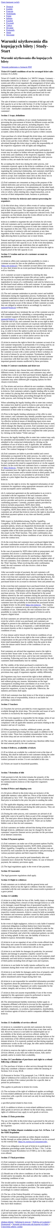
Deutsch (9, 6)
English (9, 9)
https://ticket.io (10, 468)
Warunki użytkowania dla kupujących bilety (31, 1224)
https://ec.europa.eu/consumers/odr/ (33, 1141)
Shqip (8, 32)
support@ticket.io (8, 307)
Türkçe (9, 25)
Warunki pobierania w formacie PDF (17, 67)
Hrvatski (9, 28)
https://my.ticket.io (9, 266)
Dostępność (6, 1224)
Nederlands (11, 14)
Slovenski (10, 35)
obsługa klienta (7, 1222)
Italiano (9, 18)
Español (9, 21)
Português (10, 30)
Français (9, 11)
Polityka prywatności (41, 1222)
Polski (8, 16)
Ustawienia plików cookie (12, 1227)
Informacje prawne (23, 1222)
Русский (10, 23)
